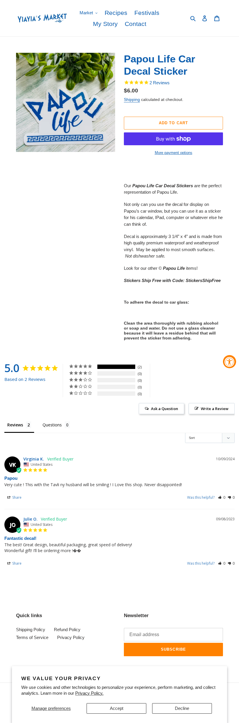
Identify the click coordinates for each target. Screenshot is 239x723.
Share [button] (16, 497)
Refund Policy (67, 629)
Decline (182, 708)
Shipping (132, 99)
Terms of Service (32, 637)
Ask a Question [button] (164, 408)
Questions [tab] (52, 425)
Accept (116, 708)
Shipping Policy (30, 629)
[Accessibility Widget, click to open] (229, 361)
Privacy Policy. (89, 693)
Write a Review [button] (215, 408)
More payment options (173, 152)
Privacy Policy (71, 637)
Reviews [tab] (15, 425)
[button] (221, 497)
